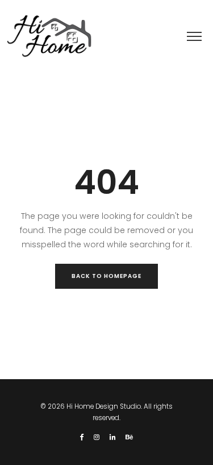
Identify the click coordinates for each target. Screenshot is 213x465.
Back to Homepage (106, 276)
